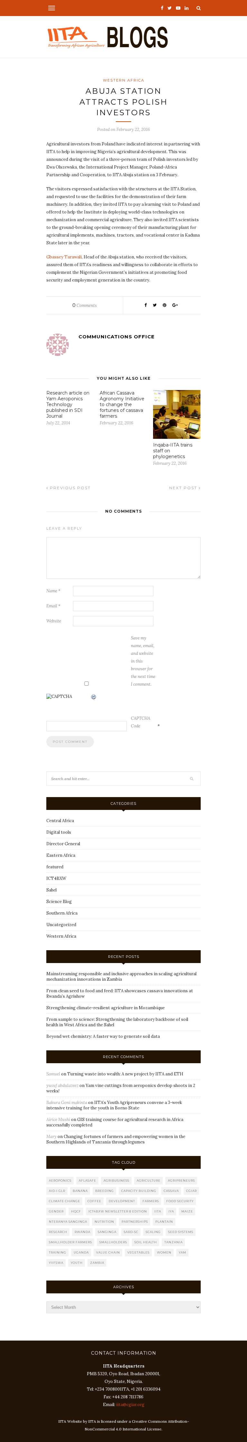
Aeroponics (60, 1180)
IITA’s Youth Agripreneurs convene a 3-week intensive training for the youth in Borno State (114, 1105)
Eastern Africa (60, 855)
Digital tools (58, 832)
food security (180, 1201)
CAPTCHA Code (140, 722)
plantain (164, 1221)
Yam (182, 1252)
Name (53, 591)
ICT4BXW (56, 878)
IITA (157, 1211)
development (122, 1201)
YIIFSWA (56, 1262)
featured (54, 867)
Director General (63, 844)
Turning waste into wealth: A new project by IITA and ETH (125, 1074)
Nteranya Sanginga (68, 1221)
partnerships (135, 1221)
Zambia (97, 1262)
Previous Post (69, 487)
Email (53, 606)
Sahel (51, 890)
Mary (51, 1136)
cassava (171, 1191)
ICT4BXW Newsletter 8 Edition (117, 1211)
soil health (145, 1242)
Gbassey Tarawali (64, 257)
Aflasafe (87, 1180)
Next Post (184, 487)
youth (77, 1262)
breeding (104, 1191)
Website (53, 621)
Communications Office (116, 337)
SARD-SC (131, 1232)
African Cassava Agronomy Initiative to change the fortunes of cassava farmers (122, 404)
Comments (84, 305)
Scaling (153, 1232)
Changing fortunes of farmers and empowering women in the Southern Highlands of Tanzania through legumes (115, 1139)
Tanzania (173, 1242)
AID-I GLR (57, 1191)
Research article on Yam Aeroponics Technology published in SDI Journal (67, 404)
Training (57, 1252)
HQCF (76, 1211)
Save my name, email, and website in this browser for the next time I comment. (143, 661)
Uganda (81, 1252)
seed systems (180, 1232)
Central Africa (60, 820)
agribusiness (116, 1180)
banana (80, 1191)
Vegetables (138, 1252)
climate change (64, 1201)
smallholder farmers (70, 1242)
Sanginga (107, 1232)
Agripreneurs (181, 1180)
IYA (171, 1211)
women (164, 1252)
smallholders (113, 1242)
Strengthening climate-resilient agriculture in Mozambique (105, 1008)
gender (56, 1211)
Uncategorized (61, 924)
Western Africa (123, 80)
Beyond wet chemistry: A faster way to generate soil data (103, 1036)
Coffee (94, 1201)
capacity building (138, 1191)
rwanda (82, 1232)
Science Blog (59, 901)
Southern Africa (62, 913)
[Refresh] (93, 697)
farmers (150, 1201)
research (58, 1232)
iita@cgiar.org (130, 1404)
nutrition (104, 1221)
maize (187, 1211)
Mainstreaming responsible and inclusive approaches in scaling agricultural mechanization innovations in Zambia (121, 976)
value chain (108, 1252)
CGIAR (191, 1191)
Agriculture (148, 1180)
